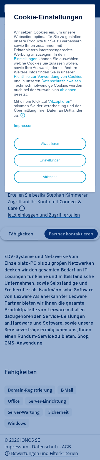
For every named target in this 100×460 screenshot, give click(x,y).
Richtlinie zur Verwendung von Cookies (48, 76)
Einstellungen (26, 58)
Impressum (24, 125)
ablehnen (68, 90)
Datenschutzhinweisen (61, 81)
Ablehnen (50, 177)
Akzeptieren (59, 101)
